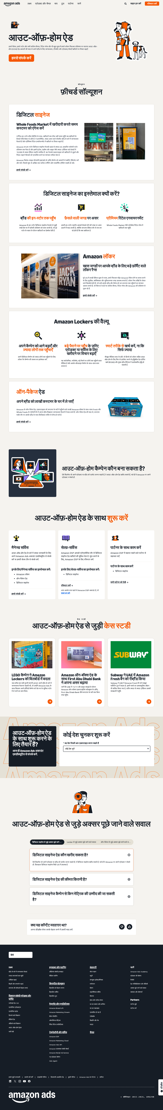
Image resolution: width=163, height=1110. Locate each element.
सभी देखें (11, 1032)
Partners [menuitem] (134, 999)
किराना (92, 996)
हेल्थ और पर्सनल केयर (96, 1000)
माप (56, 3)
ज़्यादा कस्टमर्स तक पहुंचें (16, 976)
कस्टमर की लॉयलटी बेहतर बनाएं (18, 988)
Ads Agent (53, 1061)
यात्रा (91, 1024)
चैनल (92, 1032)
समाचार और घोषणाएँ (136, 992)
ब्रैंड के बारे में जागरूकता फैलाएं (18, 972)
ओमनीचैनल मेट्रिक (54, 1020)
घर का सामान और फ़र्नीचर (97, 1004)
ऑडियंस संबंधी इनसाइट (56, 972)
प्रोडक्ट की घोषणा (135, 976)
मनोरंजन (92, 984)
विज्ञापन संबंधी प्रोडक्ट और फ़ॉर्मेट (20, 997)
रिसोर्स (132, 980)
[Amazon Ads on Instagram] (19, 1081)
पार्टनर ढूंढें (133, 1004)
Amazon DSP (54, 1037)
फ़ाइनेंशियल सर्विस (95, 992)
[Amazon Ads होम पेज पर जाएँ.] (32, 1097)
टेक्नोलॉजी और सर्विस (58, 1032)
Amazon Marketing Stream (59, 1012)
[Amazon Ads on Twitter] (14, 1081)
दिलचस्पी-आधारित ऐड (57, 1077)
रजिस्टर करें (152, 3)
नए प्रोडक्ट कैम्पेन (54, 1057)
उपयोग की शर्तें (28, 1077)
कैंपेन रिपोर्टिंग (53, 1016)
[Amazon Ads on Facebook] (29, 1081)
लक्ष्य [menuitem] (11, 967)
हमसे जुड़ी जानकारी (14, 1077)
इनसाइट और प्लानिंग (57, 967)
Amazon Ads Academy (138, 972)
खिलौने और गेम (94, 1020)
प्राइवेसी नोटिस (41, 1077)
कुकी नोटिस (71, 1077)
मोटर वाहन (93, 972)
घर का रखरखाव (94, 1008)
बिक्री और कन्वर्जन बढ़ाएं (16, 984)
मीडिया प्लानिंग (53, 976)
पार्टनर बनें (133, 1008)
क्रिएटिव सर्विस (53, 992)
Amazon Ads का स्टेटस (87, 1077)
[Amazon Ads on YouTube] (24, 1081)
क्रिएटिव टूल (53, 996)
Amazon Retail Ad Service (59, 1053)
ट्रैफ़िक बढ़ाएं (12, 980)
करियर (102, 1077)
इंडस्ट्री (93, 967)
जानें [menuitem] (132, 967)
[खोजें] (125, 4)
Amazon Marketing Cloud (58, 1041)
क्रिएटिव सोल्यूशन (57, 983)
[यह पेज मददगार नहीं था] (122, 927)
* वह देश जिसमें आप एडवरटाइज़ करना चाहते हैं (81, 743)
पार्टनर (71, 3)
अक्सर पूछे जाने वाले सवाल (138, 988)
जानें (79, 3)
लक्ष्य (29, 3)
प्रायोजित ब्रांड (13, 1011)
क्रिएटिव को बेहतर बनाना (56, 988)
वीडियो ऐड (12, 1019)
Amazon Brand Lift (56, 1008)
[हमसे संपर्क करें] (115, 142)
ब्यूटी (91, 976)
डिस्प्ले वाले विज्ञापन (14, 1015)
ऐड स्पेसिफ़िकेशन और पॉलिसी (139, 984)
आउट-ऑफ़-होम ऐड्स (15, 1027)
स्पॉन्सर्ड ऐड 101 (14, 1003)
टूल (62, 3)
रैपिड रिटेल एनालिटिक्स (56, 1024)
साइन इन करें (135, 3)
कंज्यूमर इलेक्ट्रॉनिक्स (96, 980)
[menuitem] (21, 1014)
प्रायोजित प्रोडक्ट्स (15, 1007)
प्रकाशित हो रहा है (95, 1012)
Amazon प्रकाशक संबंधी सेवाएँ (59, 1049)
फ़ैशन (91, 988)
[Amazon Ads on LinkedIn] (10, 1081)
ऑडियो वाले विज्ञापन (15, 1023)
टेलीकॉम (92, 1016)
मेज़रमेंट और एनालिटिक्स (59, 1003)
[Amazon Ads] (10, 3)
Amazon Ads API (55, 1045)
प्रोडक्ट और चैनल (43, 3)
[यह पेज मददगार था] (129, 927)
